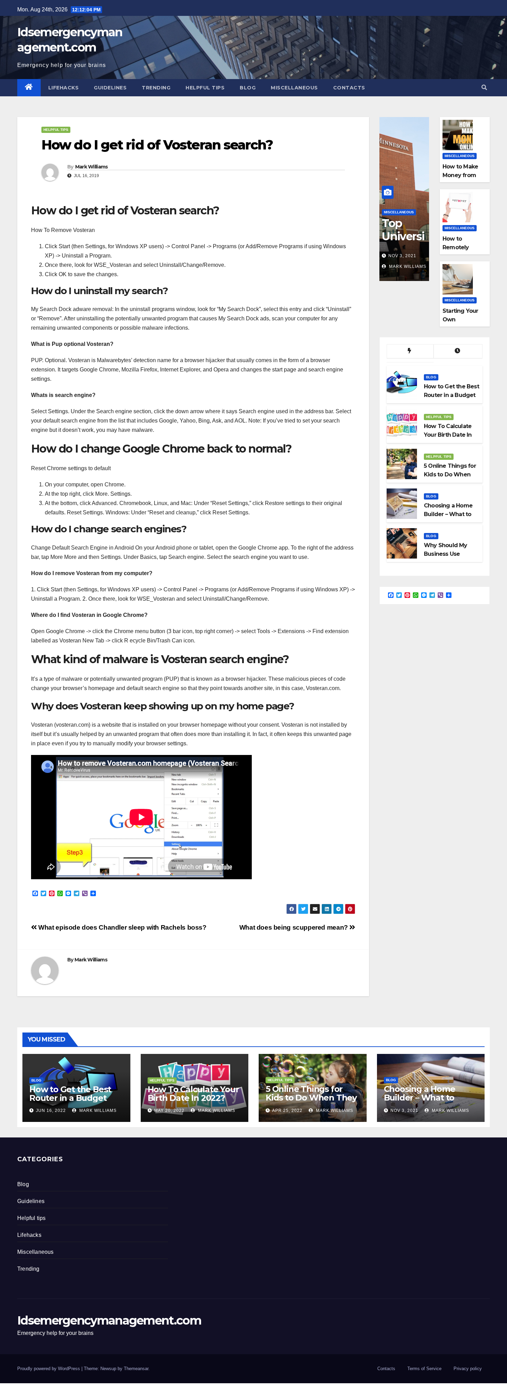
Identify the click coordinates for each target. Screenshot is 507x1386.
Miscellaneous (294, 88)
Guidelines (110, 88)
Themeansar (136, 1368)
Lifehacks (63, 88)
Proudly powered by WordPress (49, 1368)
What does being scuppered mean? (294, 927)
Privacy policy (468, 1368)
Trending (156, 88)
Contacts (349, 88)
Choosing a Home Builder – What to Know (419, 1097)
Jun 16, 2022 (51, 1110)
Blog (248, 88)
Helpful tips (205, 88)
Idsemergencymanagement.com (109, 1320)
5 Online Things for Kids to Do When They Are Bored (311, 1097)
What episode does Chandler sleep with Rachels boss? (122, 927)
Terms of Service (424, 1368)
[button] (484, 87)
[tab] (410, 351)
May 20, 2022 (169, 1110)
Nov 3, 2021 (402, 255)
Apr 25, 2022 (287, 1110)
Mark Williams (91, 167)
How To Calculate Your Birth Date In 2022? (193, 1093)
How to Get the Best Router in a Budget (70, 1093)
